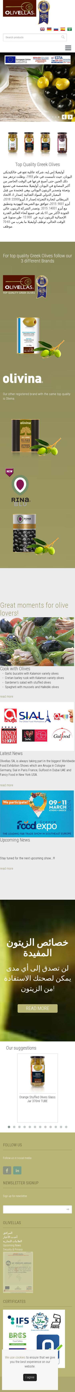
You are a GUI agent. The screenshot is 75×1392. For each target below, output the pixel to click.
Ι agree (30, 1377)
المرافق (7, 1232)
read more (6, 696)
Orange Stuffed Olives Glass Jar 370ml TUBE (37, 1099)
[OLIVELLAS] (37, 337)
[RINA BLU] (37, 534)
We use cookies (15, 1357)
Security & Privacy (13, 1249)
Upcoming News (12, 1245)
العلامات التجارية (12, 1241)
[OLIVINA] (37, 439)
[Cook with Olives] (37, 641)
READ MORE (37, 1008)
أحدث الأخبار (10, 1237)
